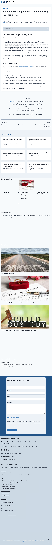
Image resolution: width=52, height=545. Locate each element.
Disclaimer (9, 417)
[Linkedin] (49, 540)
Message (9, 402)
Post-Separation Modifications (8, 488)
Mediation (4, 476)
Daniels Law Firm (9, 540)
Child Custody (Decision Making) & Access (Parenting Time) (18, 330)
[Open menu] (50, 2)
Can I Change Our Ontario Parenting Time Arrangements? (41, 124)
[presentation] (10, 185)
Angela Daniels (12, 101)
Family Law (5, 8)
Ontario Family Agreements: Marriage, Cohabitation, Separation (25, 195)
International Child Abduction (8, 486)
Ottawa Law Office (12, 515)
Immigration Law (5, 494)
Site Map (34, 540)
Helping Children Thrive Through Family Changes (12, 366)
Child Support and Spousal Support (42, 193)
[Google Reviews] (49, 542)
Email (9, 390)
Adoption (6, 192)
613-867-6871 (8, 505)
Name (8, 384)
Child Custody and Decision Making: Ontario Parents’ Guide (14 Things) (16, 364)
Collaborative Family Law (8, 359)
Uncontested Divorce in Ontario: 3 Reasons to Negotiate (13, 368)
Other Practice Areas (5, 491)
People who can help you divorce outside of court (12, 123)
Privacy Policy (16, 417)
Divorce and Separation (8, 273)
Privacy (29, 540)
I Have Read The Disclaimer (16, 426)
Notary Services (5, 493)
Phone (8, 396)
